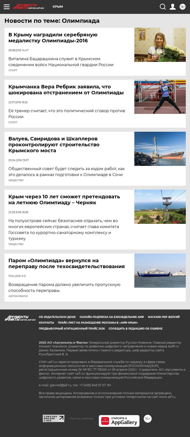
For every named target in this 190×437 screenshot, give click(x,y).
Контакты (46, 322)
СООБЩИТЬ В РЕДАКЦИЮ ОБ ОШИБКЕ (136, 328)
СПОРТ (12, 70)
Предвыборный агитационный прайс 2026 (72, 328)
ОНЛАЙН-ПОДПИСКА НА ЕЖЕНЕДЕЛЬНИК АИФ (112, 317)
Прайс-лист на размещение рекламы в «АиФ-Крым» (98, 322)
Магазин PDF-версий (164, 317)
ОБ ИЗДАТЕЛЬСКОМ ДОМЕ (57, 317)
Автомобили (18, 296)
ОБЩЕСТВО (16, 180)
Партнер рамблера (81, 418)
